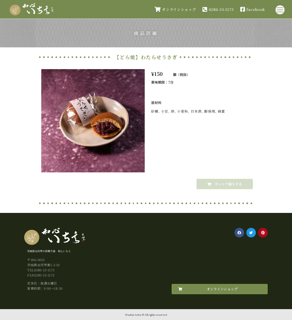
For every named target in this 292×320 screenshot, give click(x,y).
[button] (224, 184)
